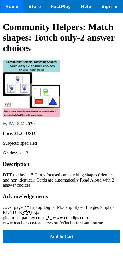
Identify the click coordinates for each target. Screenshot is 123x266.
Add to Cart (62, 236)
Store (35, 6)
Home (11, 6)
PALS (15, 123)
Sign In (110, 6)
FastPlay (61, 6)
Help (86, 6)
